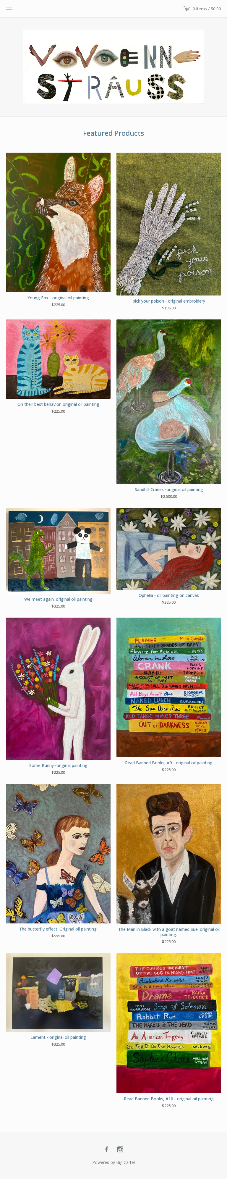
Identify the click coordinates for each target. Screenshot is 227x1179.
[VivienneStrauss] (113, 67)
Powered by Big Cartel (113, 1162)
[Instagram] (120, 1149)
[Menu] (9, 9)
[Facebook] (107, 1149)
